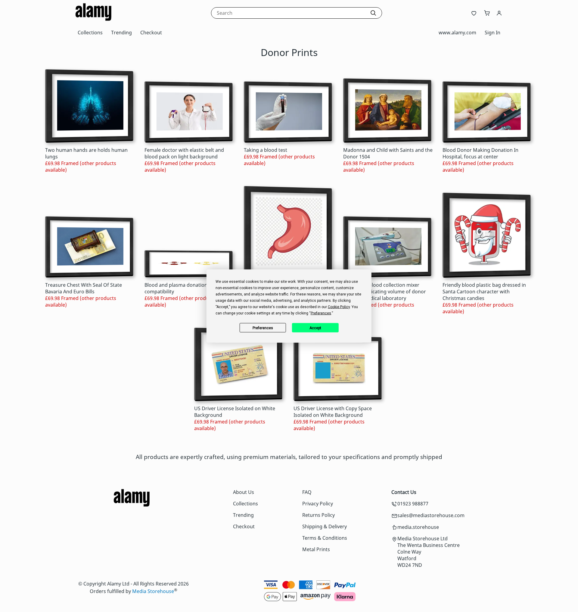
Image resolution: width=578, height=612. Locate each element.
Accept (315, 328)
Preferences (263, 328)
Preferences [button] (321, 313)
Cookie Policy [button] (339, 307)
